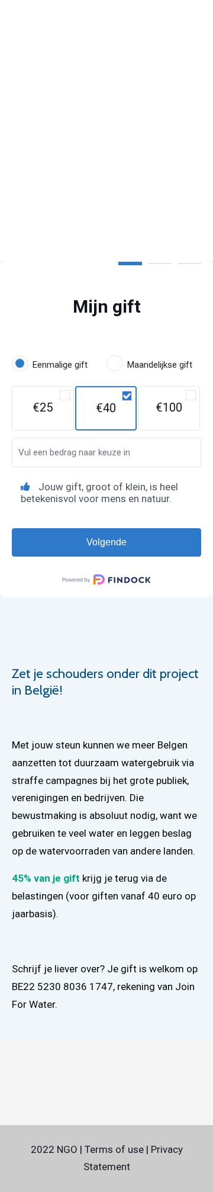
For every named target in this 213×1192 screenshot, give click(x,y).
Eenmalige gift (60, 364)
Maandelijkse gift (159, 364)
